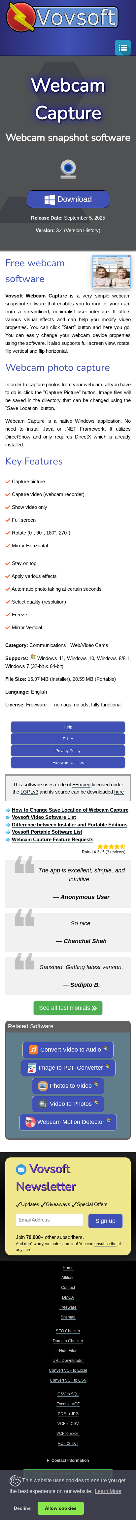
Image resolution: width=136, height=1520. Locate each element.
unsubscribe (105, 1244)
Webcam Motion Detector (71, 1121)
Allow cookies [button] (61, 1508)
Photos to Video (70, 1085)
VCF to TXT (68, 1443)
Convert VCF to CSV (68, 1380)
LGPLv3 (29, 792)
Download (73, 199)
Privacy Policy (68, 750)
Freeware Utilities (68, 762)
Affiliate (68, 1277)
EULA (68, 739)
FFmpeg (81, 784)
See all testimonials (65, 1008)
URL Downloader (68, 1360)
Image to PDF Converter (71, 1067)
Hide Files (68, 1350)
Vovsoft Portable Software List (47, 832)
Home (68, 1268)
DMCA (68, 1297)
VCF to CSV (68, 1423)
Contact (68, 1287)
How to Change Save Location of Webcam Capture (70, 810)
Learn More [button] (108, 1491)
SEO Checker (68, 1331)
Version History (82, 230)
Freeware (68, 1307)
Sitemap (68, 1317)
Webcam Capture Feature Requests (52, 839)
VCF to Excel (68, 1433)
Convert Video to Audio (71, 1049)
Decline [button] (22, 1508)
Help (68, 727)
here (119, 792)
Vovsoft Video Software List (44, 817)
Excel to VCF (68, 1404)
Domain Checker (68, 1341)
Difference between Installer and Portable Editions (69, 824)
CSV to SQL (68, 1394)
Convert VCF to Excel (68, 1370)
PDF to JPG (68, 1414)
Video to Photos (70, 1103)
